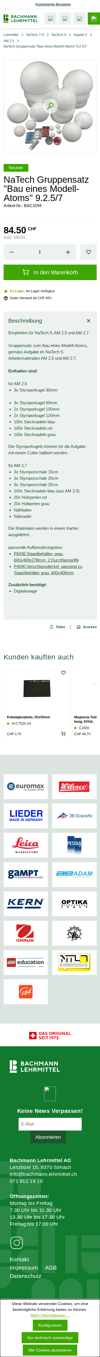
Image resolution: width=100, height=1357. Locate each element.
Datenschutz (25, 1276)
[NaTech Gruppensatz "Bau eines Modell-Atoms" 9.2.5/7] (50, 106)
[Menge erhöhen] (68, 252)
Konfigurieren (50, 1325)
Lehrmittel (11, 34)
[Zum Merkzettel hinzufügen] (89, 252)
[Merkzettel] (65, 18)
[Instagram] (17, 1242)
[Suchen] (50, 18)
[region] (50, 106)
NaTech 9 (59, 34)
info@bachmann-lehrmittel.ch (43, 1174)
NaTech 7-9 (35, 34)
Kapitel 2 (80, 34)
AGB (51, 1268)
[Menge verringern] (11, 252)
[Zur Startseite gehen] (21, 18)
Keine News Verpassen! (50, 1111)
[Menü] (94, 18)
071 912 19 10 (26, 1181)
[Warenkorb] (79, 18)
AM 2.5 (9, 41)
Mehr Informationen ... (50, 1315)
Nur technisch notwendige (50, 1337)
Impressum (24, 1268)
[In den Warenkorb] (63, 734)
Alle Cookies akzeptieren (50, 1350)
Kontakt (19, 1259)
